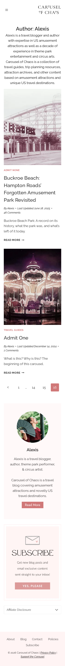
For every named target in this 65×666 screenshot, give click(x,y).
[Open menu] (7, 10)
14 (33, 387)
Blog (23, 639)
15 (44, 387)
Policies (53, 639)
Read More (14, 240)
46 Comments (12, 212)
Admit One (16, 338)
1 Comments (11, 350)
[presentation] (32, 127)
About (11, 639)
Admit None (12, 170)
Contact (37, 639)
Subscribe (32, 645)
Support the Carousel (32, 656)
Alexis (10, 208)
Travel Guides (14, 330)
